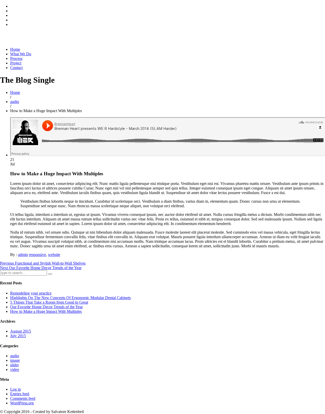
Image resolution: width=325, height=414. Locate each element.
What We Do (20, 54)
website (54, 254)
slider (14, 365)
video (14, 369)
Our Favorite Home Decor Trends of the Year (46, 307)
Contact (16, 67)
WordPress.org (22, 403)
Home (15, 49)
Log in (15, 389)
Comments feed (22, 398)
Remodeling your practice (31, 293)
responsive (37, 254)
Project (15, 63)
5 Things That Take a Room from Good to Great (49, 302)
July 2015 (18, 336)
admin (23, 254)
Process (16, 58)
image (15, 360)
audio (14, 101)
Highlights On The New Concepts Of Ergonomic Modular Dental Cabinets (70, 298)
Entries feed (19, 394)
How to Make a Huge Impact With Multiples (46, 311)
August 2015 (20, 331)
